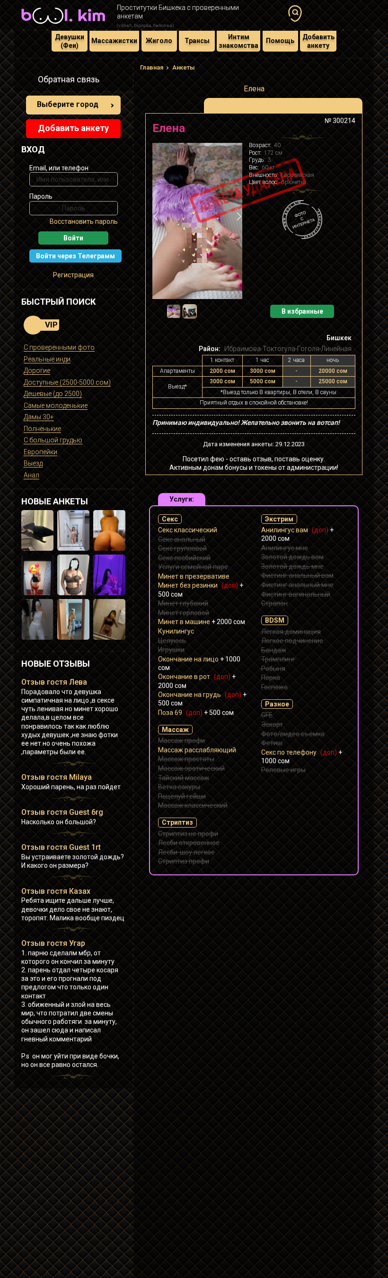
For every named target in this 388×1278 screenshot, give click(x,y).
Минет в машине (201, 622)
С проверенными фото (59, 347)
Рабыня (273, 668)
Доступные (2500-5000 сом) (67, 382)
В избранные (302, 311)
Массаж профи (181, 740)
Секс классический (187, 530)
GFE (267, 715)
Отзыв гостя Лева (54, 682)
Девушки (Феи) (69, 41)
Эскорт (272, 724)
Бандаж (273, 650)
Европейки (40, 452)
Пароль (41, 196)
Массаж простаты (186, 759)
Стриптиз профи (183, 861)
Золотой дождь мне (292, 566)
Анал (31, 475)
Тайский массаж (183, 778)
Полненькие (42, 428)
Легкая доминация (291, 631)
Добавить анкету (318, 41)
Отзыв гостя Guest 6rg (62, 812)
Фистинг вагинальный (295, 594)
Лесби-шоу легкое (186, 852)
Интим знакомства (238, 41)
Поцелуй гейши (182, 796)
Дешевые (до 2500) (53, 393)
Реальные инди (47, 359)
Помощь (280, 40)
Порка (270, 677)
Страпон (274, 603)
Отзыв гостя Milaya (56, 777)
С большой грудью (53, 440)
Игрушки (171, 649)
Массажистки (114, 40)
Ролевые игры (283, 770)
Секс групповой (182, 548)
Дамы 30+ (39, 417)
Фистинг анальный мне (297, 585)
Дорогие (37, 370)
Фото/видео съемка (293, 734)
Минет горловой (183, 613)
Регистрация (73, 275)
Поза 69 (196, 712)
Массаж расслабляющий (197, 750)
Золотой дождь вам (292, 557)
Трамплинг (278, 659)
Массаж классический (193, 805)
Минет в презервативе (193, 576)
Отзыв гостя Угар (53, 943)
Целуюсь (172, 640)
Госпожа (274, 687)
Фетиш (271, 743)
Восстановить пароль (84, 221)
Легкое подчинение (292, 640)
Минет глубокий (183, 603)
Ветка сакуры (179, 787)
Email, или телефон (58, 168)
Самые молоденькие (56, 405)
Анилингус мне (284, 548)
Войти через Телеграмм (75, 256)
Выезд (33, 463)
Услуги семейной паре (193, 567)
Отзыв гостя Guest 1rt (61, 847)
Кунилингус (176, 631)
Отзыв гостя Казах (55, 891)
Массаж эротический (191, 768)
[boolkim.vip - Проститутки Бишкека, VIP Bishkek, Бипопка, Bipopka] (63, 24)
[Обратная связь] (26, 81)
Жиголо (159, 40)
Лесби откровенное (189, 842)
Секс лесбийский (184, 558)
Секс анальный (181, 539)
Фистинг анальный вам (297, 575)
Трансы (197, 40)
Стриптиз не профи (188, 833)
